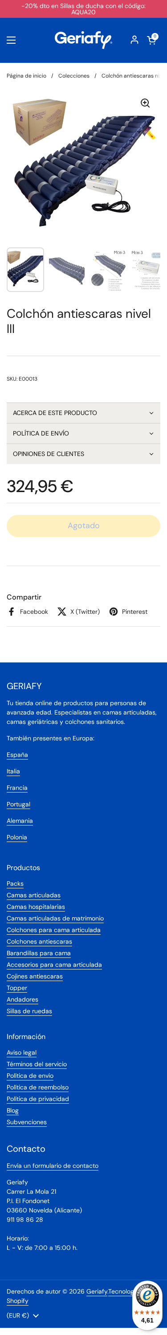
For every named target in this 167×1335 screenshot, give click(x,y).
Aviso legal (22, 1052)
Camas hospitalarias (36, 907)
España (17, 755)
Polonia (17, 837)
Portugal (18, 804)
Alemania (20, 821)
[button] (83, 413)
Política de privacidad (38, 1099)
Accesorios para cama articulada (54, 965)
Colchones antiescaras (39, 941)
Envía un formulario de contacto (52, 1166)
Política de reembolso (38, 1087)
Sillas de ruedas (29, 1011)
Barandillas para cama (39, 953)
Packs (15, 883)
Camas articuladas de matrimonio (55, 918)
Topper (17, 988)
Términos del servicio (37, 1064)
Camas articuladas (34, 895)
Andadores (22, 999)
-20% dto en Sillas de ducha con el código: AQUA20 (83, 9)
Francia (17, 788)
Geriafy (96, 1291)
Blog (13, 1110)
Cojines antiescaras (35, 976)
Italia (13, 771)
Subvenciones (27, 1122)
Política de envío (30, 1076)
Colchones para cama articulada (54, 930)
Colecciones (74, 75)
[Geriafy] (83, 40)
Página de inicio (26, 75)
